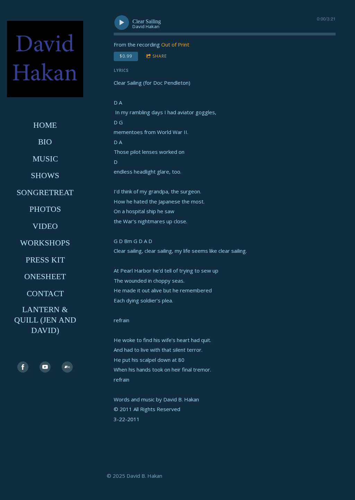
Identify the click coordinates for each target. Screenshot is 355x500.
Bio (45, 142)
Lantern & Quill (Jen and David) (45, 320)
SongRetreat (45, 192)
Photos (45, 209)
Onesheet (45, 276)
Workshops (45, 243)
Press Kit (45, 260)
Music (45, 159)
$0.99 (126, 56)
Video (45, 226)
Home (45, 125)
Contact (45, 293)
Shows (45, 175)
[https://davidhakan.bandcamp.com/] (67, 367)
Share (160, 56)
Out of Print (175, 44)
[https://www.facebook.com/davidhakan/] (22, 367)
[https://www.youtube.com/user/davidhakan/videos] (45, 367)
